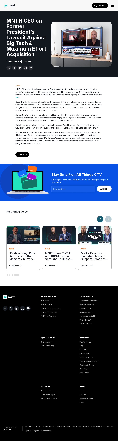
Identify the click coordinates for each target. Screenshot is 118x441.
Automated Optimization (89, 301)
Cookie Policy (109, 426)
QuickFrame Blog (47, 346)
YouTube (28, 308)
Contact (83, 402)
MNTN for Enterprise (49, 312)
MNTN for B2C (46, 301)
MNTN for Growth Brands (50, 308)
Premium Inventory (87, 304)
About (82, 391)
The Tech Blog (85, 342)
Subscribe (104, 189)
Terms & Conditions (32, 426)
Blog (81, 346)
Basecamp (84, 350)
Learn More (22, 154)
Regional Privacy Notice (42, 431)
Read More (14, 266)
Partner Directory (86, 357)
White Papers (85, 369)
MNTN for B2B (46, 304)
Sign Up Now (99, 5)
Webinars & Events (87, 365)
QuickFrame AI (46, 342)
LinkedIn (16, 308)
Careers (83, 395)
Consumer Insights (48, 395)
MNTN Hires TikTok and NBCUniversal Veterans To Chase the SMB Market (58, 257)
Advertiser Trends (48, 391)
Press (17, 85)
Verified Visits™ (85, 320)
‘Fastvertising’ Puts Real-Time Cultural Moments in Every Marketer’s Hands (22, 257)
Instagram (22, 308)
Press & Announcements (89, 361)
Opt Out (28, 431)
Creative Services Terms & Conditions (56, 426)
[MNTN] (10, 4)
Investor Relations (86, 399)
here (17, 97)
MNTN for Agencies (48, 316)
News (11, 249)
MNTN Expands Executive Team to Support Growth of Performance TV (93, 257)
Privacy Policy (96, 426)
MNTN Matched (86, 324)
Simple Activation (86, 312)
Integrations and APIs (88, 316)
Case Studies (85, 353)
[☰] (112, 5)
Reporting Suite (85, 308)
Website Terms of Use (80, 426)
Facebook (5, 308)
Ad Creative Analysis (49, 399)
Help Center (84, 373)
